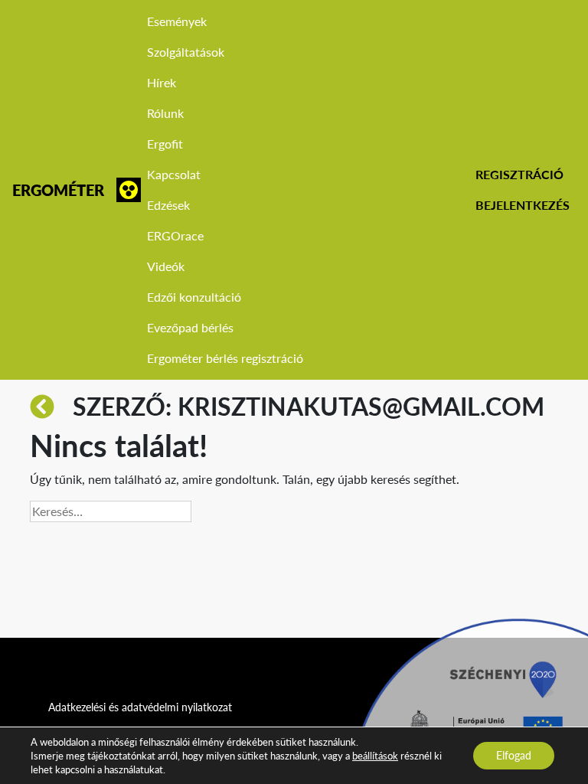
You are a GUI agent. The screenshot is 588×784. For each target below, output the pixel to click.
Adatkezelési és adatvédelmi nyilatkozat (140, 707)
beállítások (375, 756)
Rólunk (165, 113)
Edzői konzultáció (194, 296)
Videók (166, 266)
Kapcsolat (174, 174)
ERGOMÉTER (58, 190)
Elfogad (513, 755)
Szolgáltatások (185, 51)
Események (177, 21)
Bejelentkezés (522, 205)
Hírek (161, 82)
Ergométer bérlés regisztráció (225, 358)
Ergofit (165, 143)
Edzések (168, 205)
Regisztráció (519, 174)
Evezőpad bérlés (190, 327)
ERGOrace (175, 235)
